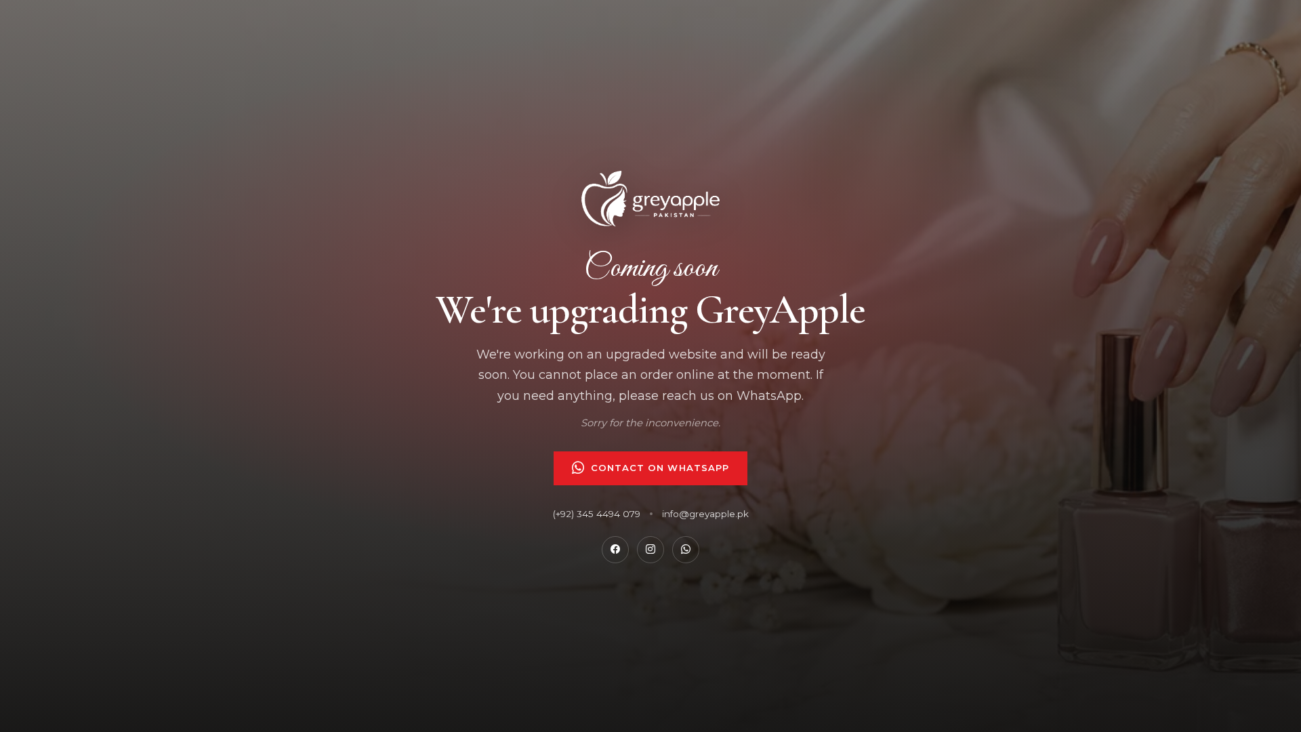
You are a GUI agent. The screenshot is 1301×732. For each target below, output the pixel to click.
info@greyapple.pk (705, 513)
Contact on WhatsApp (660, 467)
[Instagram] (650, 549)
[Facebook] (615, 549)
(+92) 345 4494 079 (596, 513)
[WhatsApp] (685, 549)
